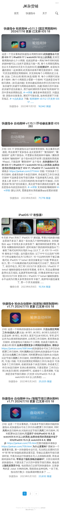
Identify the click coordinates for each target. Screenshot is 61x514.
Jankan (42, 508)
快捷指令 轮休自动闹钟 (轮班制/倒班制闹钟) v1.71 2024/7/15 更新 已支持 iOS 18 (30, 305)
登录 (57, 3)
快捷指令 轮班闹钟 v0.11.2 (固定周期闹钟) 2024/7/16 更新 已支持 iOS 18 (30, 30)
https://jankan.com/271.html (24, 171)
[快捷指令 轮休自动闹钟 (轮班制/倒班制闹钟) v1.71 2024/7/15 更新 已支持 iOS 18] (30, 318)
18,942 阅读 (44, 106)
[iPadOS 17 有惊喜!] (30, 226)
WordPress (29, 510)
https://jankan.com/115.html (22, 443)
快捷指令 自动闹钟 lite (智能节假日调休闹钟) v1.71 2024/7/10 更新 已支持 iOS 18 (30, 400)
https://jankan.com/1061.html (17, 348)
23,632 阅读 (45, 476)
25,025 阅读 (45, 381)
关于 (44, 13)
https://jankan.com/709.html (17, 446)
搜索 (56, 13)
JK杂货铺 (30, 6)
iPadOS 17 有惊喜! (31, 215)
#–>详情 (27, 92)
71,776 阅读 (45, 198)
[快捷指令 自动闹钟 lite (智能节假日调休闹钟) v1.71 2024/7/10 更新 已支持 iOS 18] (30, 413)
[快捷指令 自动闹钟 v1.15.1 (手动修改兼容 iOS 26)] (30, 138)
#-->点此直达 (16, 98)
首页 (16, 13)
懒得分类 (14, 286)
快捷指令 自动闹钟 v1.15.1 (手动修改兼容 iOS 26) (30, 125)
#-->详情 (32, 187)
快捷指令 (30, 13)
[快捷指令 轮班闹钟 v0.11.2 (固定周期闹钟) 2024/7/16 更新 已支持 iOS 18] (30, 43)
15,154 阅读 (45, 286)
